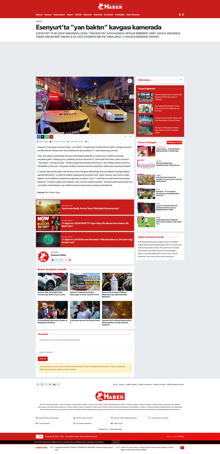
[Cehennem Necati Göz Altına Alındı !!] (85, 310)
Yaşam (70, 15)
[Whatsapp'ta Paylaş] (47, 137)
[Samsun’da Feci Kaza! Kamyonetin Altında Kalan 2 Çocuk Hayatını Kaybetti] (117, 310)
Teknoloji (98, 15)
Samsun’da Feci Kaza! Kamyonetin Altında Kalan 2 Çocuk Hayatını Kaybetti (116, 323)
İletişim (121, 384)
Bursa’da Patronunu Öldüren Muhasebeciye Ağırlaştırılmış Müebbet (114, 294)
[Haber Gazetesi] (110, 6)
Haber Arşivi (118, 423)
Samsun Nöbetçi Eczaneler (49, 418)
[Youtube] (70, 260)
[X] (42, 384)
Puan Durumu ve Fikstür (159, 418)
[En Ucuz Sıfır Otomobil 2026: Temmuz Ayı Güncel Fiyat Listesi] (53, 282)
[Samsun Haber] (43, 257)
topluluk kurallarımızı (58, 366)
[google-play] (115, 429)
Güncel (39, 15)
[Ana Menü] (183, 14)
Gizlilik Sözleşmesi (145, 384)
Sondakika (120, 15)
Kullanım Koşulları (159, 384)
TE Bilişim (180, 436)
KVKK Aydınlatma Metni (175, 384)
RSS (40, 436)
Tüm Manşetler (44, 423)
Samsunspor (59, 15)
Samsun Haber (43, 141)
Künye (115, 384)
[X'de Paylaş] (42, 137)
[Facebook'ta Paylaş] (38, 137)
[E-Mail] (53, 260)
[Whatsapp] (58, 384)
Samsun (48, 15)
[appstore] (103, 429)
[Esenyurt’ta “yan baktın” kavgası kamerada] (85, 105)
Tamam (116, 442)
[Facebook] (57, 260)
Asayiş (39, 22)
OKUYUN (108, 442)
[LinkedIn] (50, 384)
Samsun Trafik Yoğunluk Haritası (125, 418)
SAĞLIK (78, 15)
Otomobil (108, 15)
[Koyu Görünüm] (180, 15)
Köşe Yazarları (133, 15)
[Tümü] (181, 80)
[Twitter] (61, 260)
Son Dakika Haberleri (83, 423)
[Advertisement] (110, 59)
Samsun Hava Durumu (84, 418)
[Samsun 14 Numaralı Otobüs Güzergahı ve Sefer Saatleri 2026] (85, 282)
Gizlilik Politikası (131, 384)
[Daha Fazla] (51, 137)
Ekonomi (88, 15)
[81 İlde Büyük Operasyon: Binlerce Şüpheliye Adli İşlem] (53, 310)
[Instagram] (65, 260)
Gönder (42, 359)
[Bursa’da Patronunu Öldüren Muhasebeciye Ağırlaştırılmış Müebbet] (117, 282)
